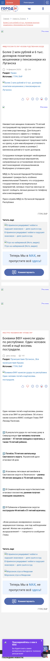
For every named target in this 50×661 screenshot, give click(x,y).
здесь (36, 261)
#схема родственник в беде (32, 46)
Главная (6, 19)
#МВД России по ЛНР (11, 46)
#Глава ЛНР (27, 333)
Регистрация (29, 2)
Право (14, 73)
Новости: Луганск (19, 19)
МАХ (32, 255)
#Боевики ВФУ (17, 333)
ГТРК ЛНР (17, 76)
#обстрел (6, 333)
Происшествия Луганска (22, 359)
